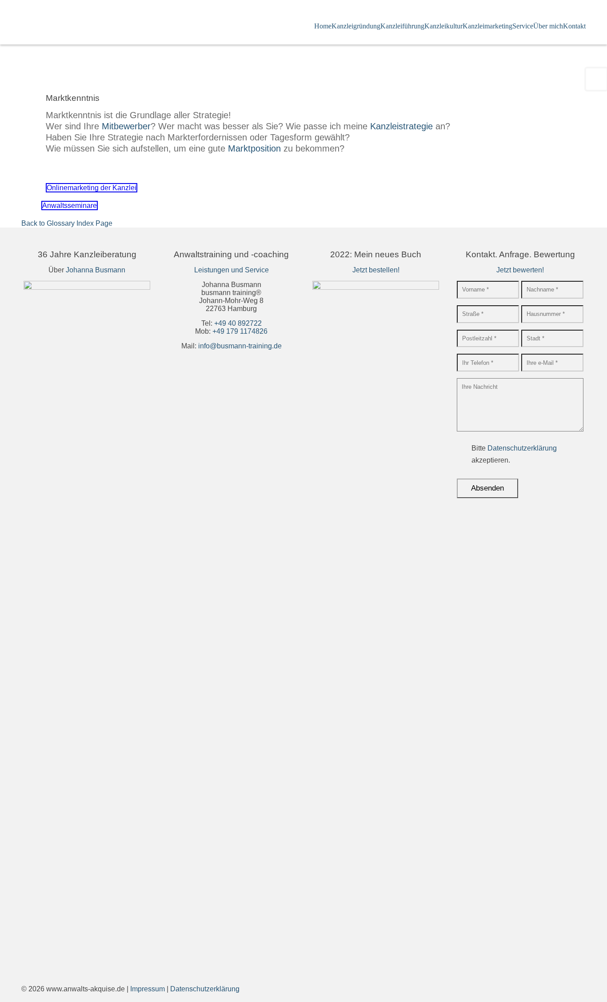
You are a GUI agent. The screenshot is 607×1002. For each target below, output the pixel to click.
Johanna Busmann (95, 270)
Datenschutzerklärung (522, 448)
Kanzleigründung (355, 26)
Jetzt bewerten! (520, 270)
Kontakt (574, 26)
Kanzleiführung (402, 26)
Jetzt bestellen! (375, 270)
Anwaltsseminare (69, 205)
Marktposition (254, 148)
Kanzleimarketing (487, 26)
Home (322, 26)
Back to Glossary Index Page (66, 223)
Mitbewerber (126, 126)
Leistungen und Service (231, 270)
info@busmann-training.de (240, 346)
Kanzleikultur (443, 26)
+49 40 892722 (238, 323)
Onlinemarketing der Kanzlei (91, 188)
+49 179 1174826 (240, 331)
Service (522, 26)
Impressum (147, 989)
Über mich (548, 26)
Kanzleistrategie (401, 126)
